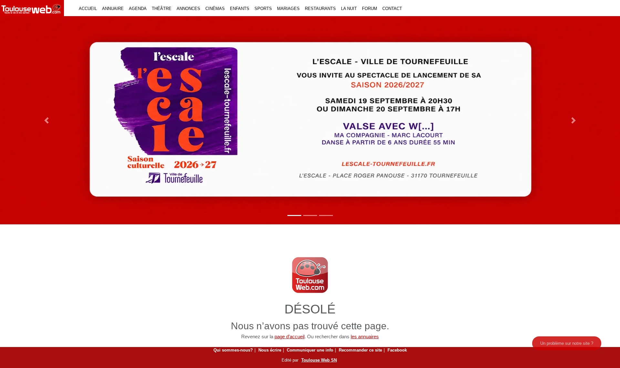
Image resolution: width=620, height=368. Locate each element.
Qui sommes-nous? (233, 350)
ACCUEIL (88, 8)
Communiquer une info (310, 350)
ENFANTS (239, 8)
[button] (46, 120)
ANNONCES (188, 8)
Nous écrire (269, 350)
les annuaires (365, 336)
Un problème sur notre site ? (566, 343)
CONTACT (392, 8)
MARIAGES (288, 8)
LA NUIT (349, 8)
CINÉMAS (215, 8)
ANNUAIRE (113, 8)
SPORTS (263, 8)
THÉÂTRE (161, 8)
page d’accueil (289, 336)
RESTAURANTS (320, 8)
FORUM (369, 8)
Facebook (397, 350)
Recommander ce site (360, 350)
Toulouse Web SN (319, 360)
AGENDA (138, 8)
